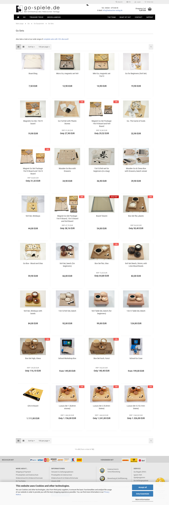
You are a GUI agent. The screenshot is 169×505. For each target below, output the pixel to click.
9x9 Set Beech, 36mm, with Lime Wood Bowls (136, 264)
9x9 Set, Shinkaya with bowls (33, 312)
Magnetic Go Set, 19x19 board (33, 122)
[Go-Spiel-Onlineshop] (49, 9)
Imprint (149, 17)
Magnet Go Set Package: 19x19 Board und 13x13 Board (33, 171)
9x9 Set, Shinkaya (33, 216)
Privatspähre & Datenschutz (61, 475)
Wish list (149, 2)
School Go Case (136, 358)
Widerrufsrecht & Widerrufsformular (29, 478)
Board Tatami (101, 216)
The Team (111, 17)
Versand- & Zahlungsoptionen (62, 472)
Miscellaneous (54, 17)
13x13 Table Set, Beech (136, 311)
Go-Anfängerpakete (141, 481)
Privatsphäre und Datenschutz (27, 475)
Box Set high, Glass (33, 358)
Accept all (143, 487)
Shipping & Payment (23, 472)
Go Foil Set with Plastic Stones (67, 122)
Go (24, 17)
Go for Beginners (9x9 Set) (136, 73)
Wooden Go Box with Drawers (67, 169)
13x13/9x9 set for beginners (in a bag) (101, 169)
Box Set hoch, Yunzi (102, 358)
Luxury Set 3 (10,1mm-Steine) (136, 407)
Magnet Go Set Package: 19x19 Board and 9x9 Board (102, 123)
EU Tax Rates (21, 481)
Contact (138, 17)
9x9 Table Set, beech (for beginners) (102, 312)
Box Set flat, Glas (102, 263)
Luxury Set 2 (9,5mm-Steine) (101, 407)
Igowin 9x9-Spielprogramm (139, 476)
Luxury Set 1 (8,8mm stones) (67, 407)
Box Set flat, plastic (136, 216)
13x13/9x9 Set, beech (67, 311)
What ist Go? (125, 17)
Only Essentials (142, 494)
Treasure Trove (36, 17)
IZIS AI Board (33, 406)
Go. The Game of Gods (136, 121)
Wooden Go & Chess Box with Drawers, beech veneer (136, 169)
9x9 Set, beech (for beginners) (67, 264)
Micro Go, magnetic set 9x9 (67, 73)
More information (142, 499)
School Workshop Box (67, 358)
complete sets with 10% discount (55, 39)
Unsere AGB (55, 481)
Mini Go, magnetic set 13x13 (101, 74)
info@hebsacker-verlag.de (112, 10)
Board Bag (33, 73)
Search (120, 2)
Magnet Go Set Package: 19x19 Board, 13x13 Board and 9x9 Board (67, 218)
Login (138, 2)
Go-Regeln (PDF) (140, 472)
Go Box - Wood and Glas (33, 263)
